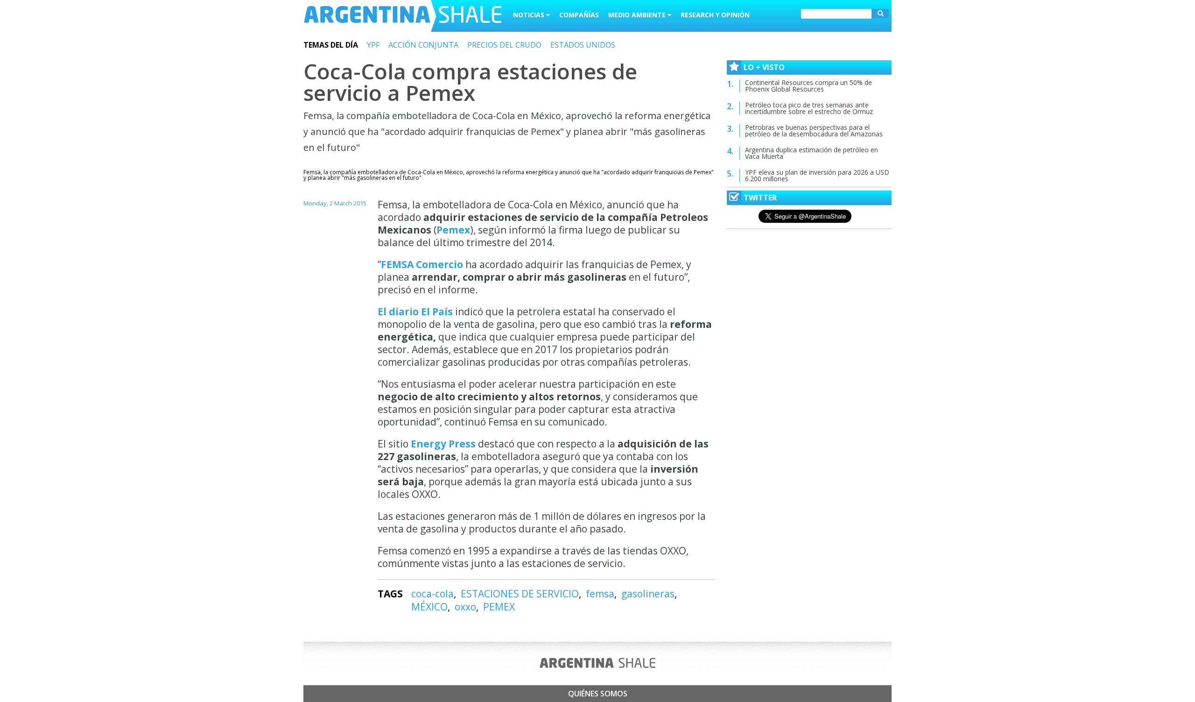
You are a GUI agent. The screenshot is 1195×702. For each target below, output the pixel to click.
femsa (600, 593)
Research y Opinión (715, 14)
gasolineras (648, 593)
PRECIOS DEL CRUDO (504, 45)
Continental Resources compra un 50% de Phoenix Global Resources (808, 85)
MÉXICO (429, 606)
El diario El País (415, 311)
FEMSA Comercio (422, 264)
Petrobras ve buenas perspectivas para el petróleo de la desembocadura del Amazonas (814, 130)
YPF (373, 45)
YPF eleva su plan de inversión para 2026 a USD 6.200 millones (817, 175)
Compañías (579, 14)
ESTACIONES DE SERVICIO (520, 593)
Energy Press (443, 443)
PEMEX (499, 606)
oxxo (465, 606)
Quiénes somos (597, 693)
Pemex (453, 229)
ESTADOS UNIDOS (582, 45)
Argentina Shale (402, 16)
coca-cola (432, 593)
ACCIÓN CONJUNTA (423, 45)
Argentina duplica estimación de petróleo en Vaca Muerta (811, 153)
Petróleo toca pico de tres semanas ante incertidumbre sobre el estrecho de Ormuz (809, 108)
